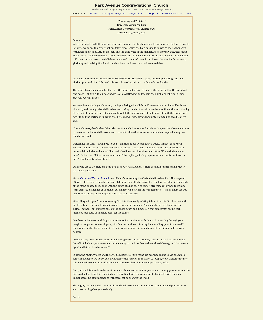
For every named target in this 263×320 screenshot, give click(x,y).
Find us (94, 13)
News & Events (170, 13)
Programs (134, 13)
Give (188, 13)
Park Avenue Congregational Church (131, 5)
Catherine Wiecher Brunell (94, 178)
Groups (151, 13)
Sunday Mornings (112, 13)
